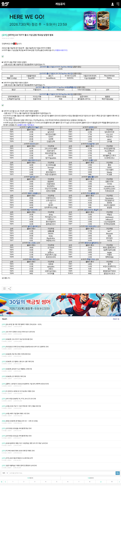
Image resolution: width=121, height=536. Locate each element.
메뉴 (118, 4)
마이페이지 (112, 4)
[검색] (118, 473)
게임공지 (60, 4)
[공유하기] (9, 288)
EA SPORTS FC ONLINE (5, 4)
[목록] (4, 288)
